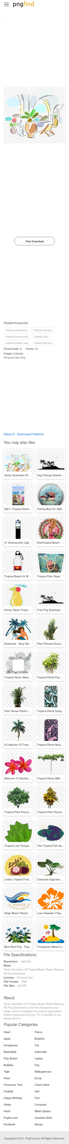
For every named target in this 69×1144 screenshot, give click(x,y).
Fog (37, 1065)
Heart (7, 1032)
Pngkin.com (11, 1117)
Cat (37, 1045)
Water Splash (43, 1111)
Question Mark (43, 1117)
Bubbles (8, 1065)
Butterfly (40, 1038)
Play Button (10, 1058)
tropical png (41, 336)
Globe (7, 1104)
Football (8, 1091)
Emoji (38, 1078)
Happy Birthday (13, 1098)
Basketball (10, 1052)
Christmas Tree (13, 1085)
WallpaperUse (43, 1071)
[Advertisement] (34, 52)
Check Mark (42, 1085)
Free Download (35, 241)
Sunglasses (11, 1045)
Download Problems (30, 434)
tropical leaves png (17, 336)
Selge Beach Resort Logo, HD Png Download (30, 913)
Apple (7, 1038)
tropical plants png (16, 330)
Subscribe (41, 1052)
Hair (37, 1091)
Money (39, 1124)
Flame (38, 1032)
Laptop (39, 1058)
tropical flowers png (17, 343)
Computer (41, 1104)
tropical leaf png (42, 330)
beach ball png (43, 343)
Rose (7, 1078)
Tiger (7, 1071)
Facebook (9, 1124)
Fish (37, 1098)
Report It (9, 434)
